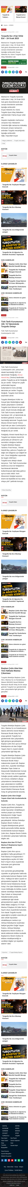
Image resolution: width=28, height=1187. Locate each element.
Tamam (17, 1185)
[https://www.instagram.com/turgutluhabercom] (9, 1160)
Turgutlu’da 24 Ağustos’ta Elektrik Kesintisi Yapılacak (13, 253)
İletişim (21, 1166)
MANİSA (17, 1130)
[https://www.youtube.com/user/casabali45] (12, 1160)
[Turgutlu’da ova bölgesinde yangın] (14, 220)
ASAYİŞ (4, 1126)
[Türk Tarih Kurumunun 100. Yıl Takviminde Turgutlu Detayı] (14, 355)
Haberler (6, 25)
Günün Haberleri (15, 1140)
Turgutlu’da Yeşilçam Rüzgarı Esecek (14, 186)
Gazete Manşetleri (6, 1153)
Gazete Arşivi (14, 1145)
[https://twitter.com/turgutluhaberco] (5, 1160)
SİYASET (5, 1133)
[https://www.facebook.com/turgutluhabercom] (2, 1160)
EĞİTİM (17, 1126)
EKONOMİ (5, 1128)
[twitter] (6, 72)
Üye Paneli (13, 1138)
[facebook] (2, 72)
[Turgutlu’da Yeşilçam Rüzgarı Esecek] (14, 175)
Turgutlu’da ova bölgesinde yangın (13, 231)
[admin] (22, 1160)
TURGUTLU (5, 1135)
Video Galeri (4, 1140)
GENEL (17, 1128)
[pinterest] (20, 72)
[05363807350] (19, 1160)
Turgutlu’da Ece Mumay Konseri (11, 208)
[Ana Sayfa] (1, 25)
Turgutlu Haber (13, 155)
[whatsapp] (9, 72)
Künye (16, 1166)
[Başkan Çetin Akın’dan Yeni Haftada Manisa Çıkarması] (14, 713)
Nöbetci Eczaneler (6, 1156)
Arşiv (11, 1143)
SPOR (17, 1133)
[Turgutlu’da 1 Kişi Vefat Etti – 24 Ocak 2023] (14, 84)
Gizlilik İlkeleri (18, 1170)
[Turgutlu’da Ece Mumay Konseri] (14, 197)
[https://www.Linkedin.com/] (15, 1160)
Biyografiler (4, 1147)
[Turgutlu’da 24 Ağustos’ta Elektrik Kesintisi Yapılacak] (14, 243)
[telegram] (13, 72)
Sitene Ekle (10, 1166)
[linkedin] (16, 72)
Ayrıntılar (12, 1185)
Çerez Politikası (9, 1170)
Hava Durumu (5, 1151)
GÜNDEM (11, 25)
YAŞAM (17, 1135)
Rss (5, 1166)
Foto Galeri (4, 1138)
